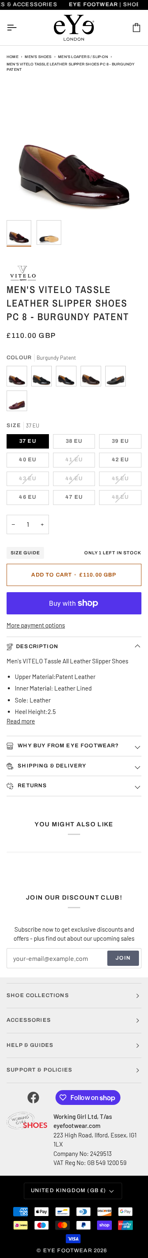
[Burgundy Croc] (17, 403)
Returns (31, 785)
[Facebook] (33, 1097)
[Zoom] (22, 200)
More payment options (36, 625)
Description (37, 646)
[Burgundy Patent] (19, 378)
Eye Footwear (67, 1250)
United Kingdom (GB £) (68, 1190)
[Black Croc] (117, 378)
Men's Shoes (38, 57)
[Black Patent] (43, 378)
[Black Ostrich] (68, 378)
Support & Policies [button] (39, 1070)
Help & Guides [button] (30, 1045)
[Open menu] (19, 27)
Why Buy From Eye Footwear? (67, 746)
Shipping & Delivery (51, 766)
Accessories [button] (29, 1020)
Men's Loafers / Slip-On (83, 57)
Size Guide (25, 552)
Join (123, 958)
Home (12, 57)
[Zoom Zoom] (74, 148)
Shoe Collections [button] (38, 995)
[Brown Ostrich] (93, 378)
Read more (21, 721)
